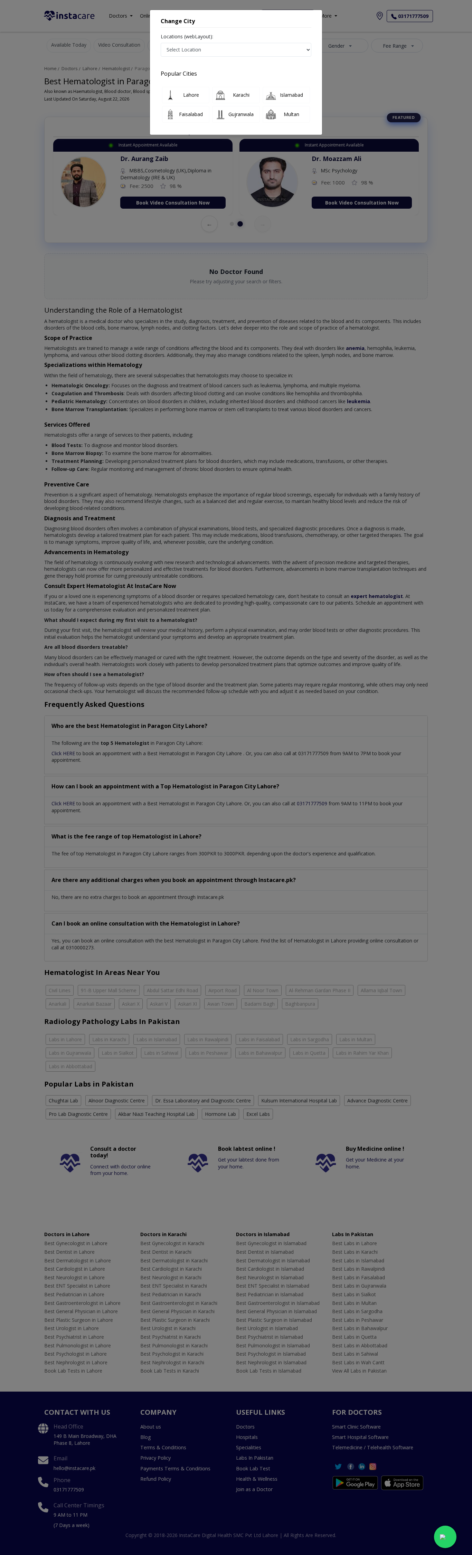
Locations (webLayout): (187, 36)
